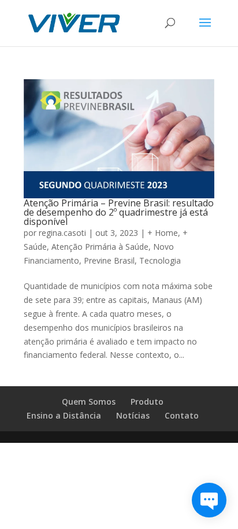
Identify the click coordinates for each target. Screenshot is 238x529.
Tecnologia (160, 260)
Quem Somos (89, 401)
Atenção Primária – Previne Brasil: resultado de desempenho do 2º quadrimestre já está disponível (119, 212)
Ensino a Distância (64, 415)
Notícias (133, 415)
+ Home (162, 232)
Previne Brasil (109, 260)
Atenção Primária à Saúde (99, 246)
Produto (147, 401)
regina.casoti (62, 232)
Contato (182, 415)
